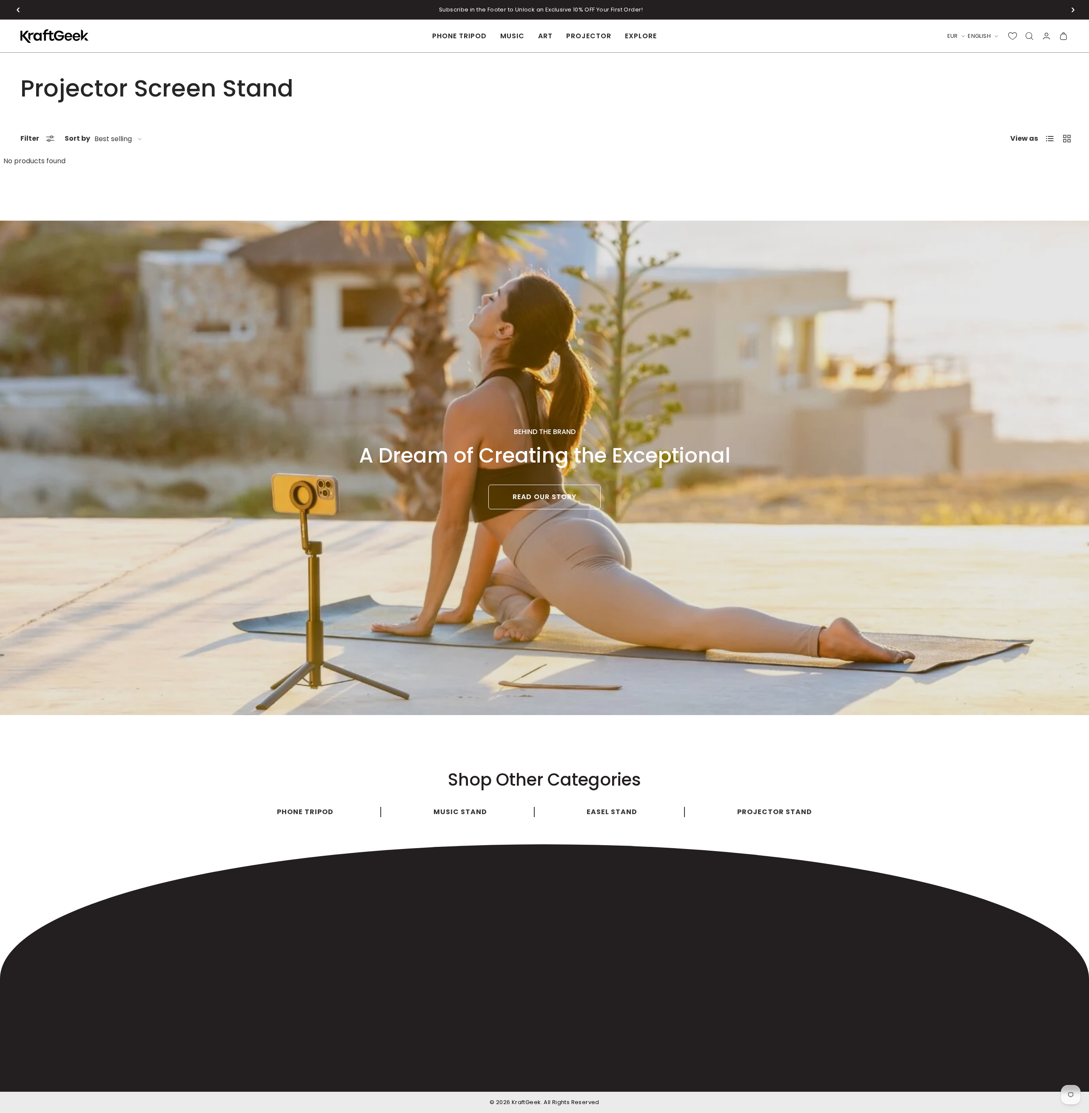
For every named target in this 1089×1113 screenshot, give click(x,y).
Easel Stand (392, 931)
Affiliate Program (627, 914)
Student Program (628, 931)
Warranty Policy (798, 1074)
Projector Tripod (400, 948)
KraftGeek (526, 1102)
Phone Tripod (459, 36)
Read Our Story (544, 497)
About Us (614, 897)
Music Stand (393, 914)
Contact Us (618, 982)
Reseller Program (628, 965)
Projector (588, 36)
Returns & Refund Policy (869, 1074)
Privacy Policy (1000, 1074)
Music (512, 36)
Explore (641, 36)
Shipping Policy (741, 1074)
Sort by (77, 138)
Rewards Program (629, 948)
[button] (18, 9)
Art (545, 36)
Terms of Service (943, 1074)
